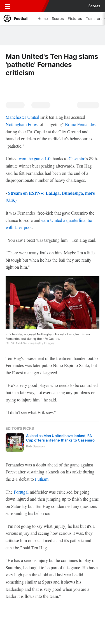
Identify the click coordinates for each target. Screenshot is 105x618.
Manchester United (22, 117)
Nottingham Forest (22, 124)
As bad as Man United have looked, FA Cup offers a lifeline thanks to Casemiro (60, 437)
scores (94, 6)
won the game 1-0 (34, 158)
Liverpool (23, 227)
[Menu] (7, 6)
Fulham (41, 479)
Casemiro (77, 158)
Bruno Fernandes (80, 124)
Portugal (21, 492)
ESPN (30, 6)
